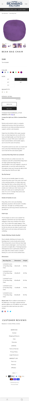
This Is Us (13, 361)
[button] (4, 30)
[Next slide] (25, 46)
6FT (21, 82)
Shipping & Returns (14, 336)
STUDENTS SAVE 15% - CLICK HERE (14, 9)
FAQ (14, 339)
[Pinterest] (5, 311)
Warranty (14, 342)
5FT (8, 82)
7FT (8, 85)
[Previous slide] (4, 46)
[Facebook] (2, 311)
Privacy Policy (14, 352)
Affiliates (13, 368)
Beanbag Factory (16, 382)
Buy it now (9, 108)
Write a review (16, 324)
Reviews (13, 364)
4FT (21, 79)
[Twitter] (10, 311)
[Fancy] (7, 311)
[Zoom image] (14, 30)
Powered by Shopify (14, 384)
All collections (5, 13)
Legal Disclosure (13, 355)
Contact (14, 333)
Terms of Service (13, 349)
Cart (26, 4)
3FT (8, 79)
